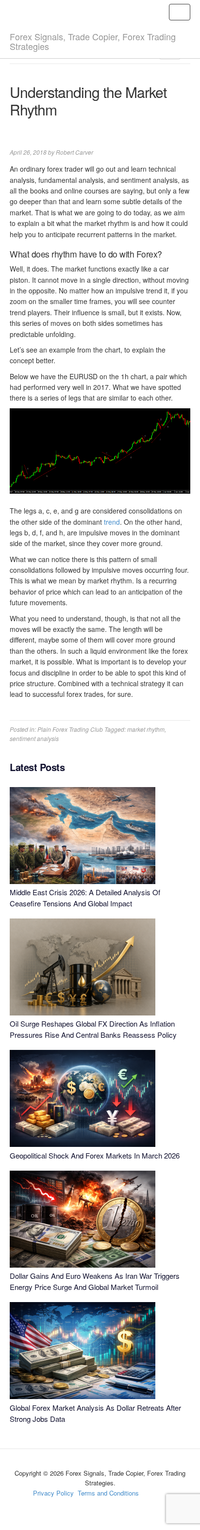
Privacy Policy (53, 1493)
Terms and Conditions (108, 1493)
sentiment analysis (34, 738)
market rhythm (146, 729)
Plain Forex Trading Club (70, 729)
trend (112, 522)
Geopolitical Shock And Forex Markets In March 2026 (95, 1155)
